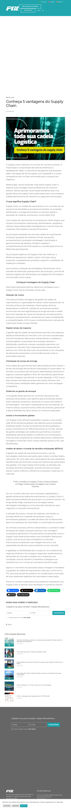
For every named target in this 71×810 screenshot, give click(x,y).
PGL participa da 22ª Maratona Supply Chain (31, 652)
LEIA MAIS (7, 805)
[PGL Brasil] (12, 8)
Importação (10, 97)
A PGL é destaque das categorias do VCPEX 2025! (33, 696)
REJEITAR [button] (15, 805)
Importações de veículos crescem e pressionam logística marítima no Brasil (40, 663)
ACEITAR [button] (23, 805)
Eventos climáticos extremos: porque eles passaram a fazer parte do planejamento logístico (39, 640)
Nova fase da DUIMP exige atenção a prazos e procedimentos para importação (39, 674)
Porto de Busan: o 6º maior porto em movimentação (34, 685)
